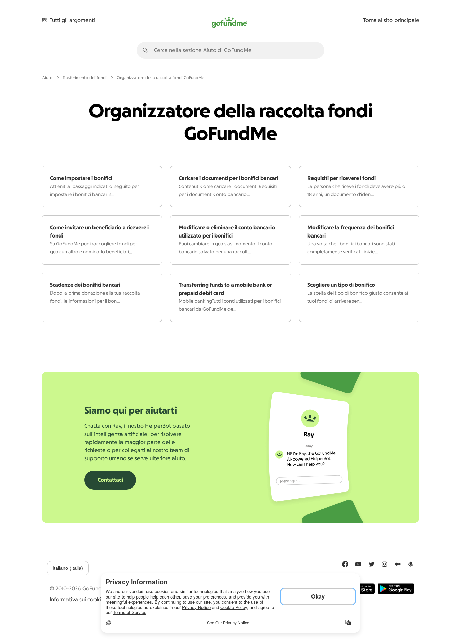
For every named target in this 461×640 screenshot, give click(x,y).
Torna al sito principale (391, 20)
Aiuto (47, 78)
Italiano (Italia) (68, 568)
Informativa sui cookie (77, 599)
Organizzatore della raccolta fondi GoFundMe (160, 78)
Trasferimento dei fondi (85, 78)
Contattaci (110, 480)
